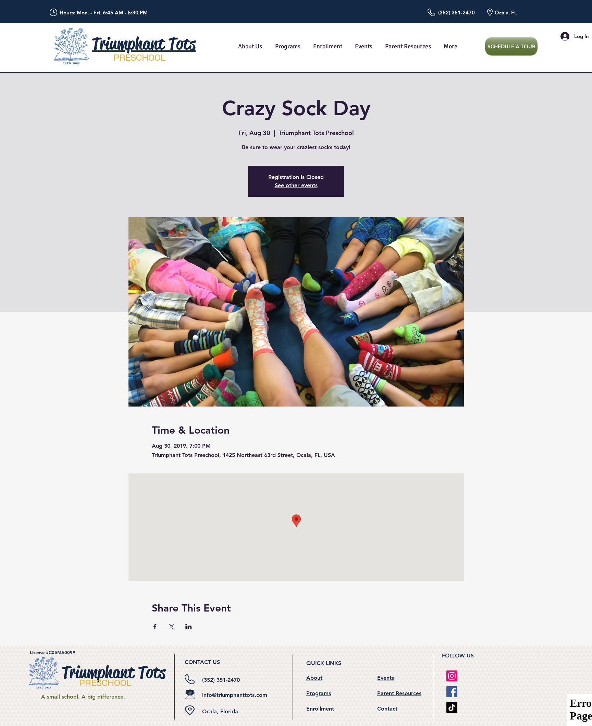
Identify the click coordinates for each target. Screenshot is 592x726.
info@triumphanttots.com (234, 695)
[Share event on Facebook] (155, 626)
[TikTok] (451, 707)
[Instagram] (451, 675)
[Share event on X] (172, 626)
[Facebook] (451, 691)
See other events (296, 185)
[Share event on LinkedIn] (188, 626)
